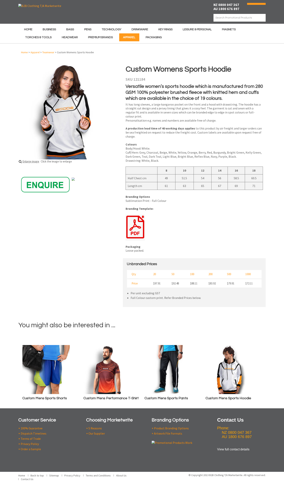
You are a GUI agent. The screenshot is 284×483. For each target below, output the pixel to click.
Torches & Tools (38, 37)
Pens (87, 29)
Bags (70, 29)
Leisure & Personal (197, 29)
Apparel (129, 37)
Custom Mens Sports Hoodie (228, 398)
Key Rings (165, 29)
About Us (121, 475)
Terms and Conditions (98, 475)
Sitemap (54, 475)
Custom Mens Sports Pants (166, 398)
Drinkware (140, 29)
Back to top (37, 475)
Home (28, 29)
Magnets (229, 29)
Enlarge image (30, 161)
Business (49, 29)
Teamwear (48, 52)
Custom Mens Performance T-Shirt (111, 398)
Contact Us (27, 479)
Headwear (70, 37)
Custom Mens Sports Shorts (44, 398)
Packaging (154, 37)
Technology (111, 29)
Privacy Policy (72, 475)
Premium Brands (100, 37)
